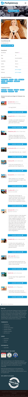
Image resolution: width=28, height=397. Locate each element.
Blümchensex (4, 79)
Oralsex (3, 81)
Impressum (23, 395)
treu (16, 91)
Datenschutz (17, 395)
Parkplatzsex (4, 304)
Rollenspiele (4, 83)
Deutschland (6, 338)
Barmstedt (20, 161)
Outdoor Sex (10, 81)
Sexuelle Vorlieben (7, 329)
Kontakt (12, 395)
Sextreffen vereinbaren (7, 45)
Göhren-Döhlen (21, 175)
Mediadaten (8, 395)
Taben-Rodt (22, 131)
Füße (16, 79)
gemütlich (10, 89)
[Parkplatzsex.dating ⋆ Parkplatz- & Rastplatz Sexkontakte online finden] (9, 3)
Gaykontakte (6, 347)
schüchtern (11, 91)
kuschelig (16, 89)
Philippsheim (20, 287)
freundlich (3, 89)
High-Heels (21, 79)
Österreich (6, 340)
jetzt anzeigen (18, 69)
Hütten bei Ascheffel (12, 192)
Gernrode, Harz (21, 239)
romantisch (4, 91)
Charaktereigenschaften (8, 327)
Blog (4, 395)
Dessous (11, 79)
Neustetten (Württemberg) (14, 103)
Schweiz (5, 342)
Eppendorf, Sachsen (12, 212)
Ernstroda (19, 273)
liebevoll (22, 89)
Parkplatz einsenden (8, 331)
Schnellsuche (6, 324)
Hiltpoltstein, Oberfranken (14, 258)
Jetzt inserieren (7, 333)
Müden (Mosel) (22, 116)
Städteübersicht (7, 326)
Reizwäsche (17, 81)
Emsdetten (22, 148)
